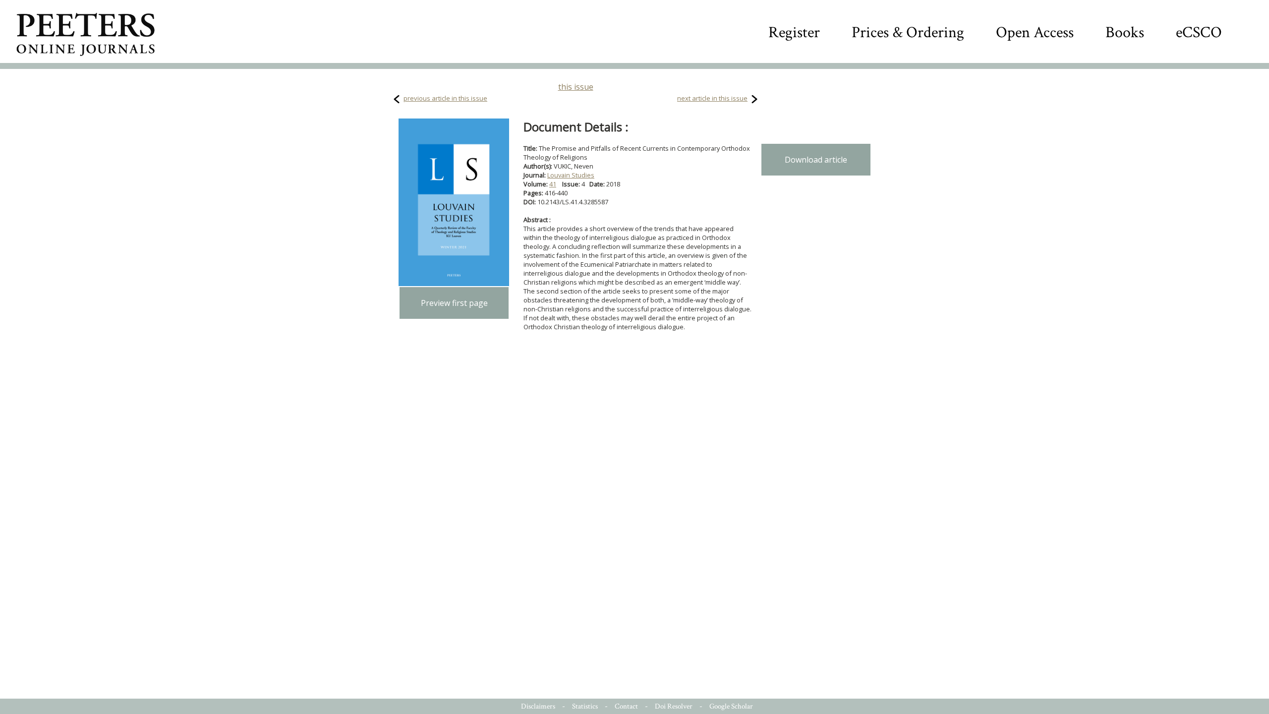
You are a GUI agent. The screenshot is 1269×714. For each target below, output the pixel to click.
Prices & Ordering (908, 32)
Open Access (1035, 32)
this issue (575, 86)
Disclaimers (538, 706)
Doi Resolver (673, 706)
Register (794, 32)
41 (552, 183)
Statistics (585, 706)
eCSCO (1199, 32)
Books (1124, 32)
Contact (626, 706)
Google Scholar (731, 706)
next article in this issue (712, 98)
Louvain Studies (570, 175)
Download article (816, 159)
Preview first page (454, 303)
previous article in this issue (445, 98)
